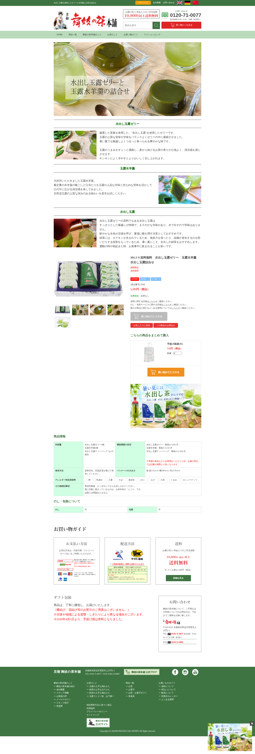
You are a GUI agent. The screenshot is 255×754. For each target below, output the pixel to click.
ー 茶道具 (130, 696)
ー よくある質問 (166, 699)
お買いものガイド (167, 683)
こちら (152, 301)
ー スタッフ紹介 (61, 703)
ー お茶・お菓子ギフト (136, 693)
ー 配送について (166, 693)
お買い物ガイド (131, 34)
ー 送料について (166, 686)
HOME (60, 34)
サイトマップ (93, 715)
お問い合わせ (168, 2)
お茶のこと (112, 34)
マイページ (143, 2)
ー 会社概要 (59, 689)
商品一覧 (73, 34)
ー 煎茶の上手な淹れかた (98, 693)
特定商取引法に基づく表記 (99, 705)
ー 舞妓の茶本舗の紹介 (64, 686)
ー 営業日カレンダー (168, 696)
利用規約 (91, 708)
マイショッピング (152, 34)
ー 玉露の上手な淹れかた (98, 686)
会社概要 (157, 2)
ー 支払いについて (167, 689)
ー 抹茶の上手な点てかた (98, 689)
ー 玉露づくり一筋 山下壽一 (100, 696)
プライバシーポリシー (97, 711)
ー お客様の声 (60, 696)
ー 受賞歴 (58, 706)
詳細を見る (178, 578)
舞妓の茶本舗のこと (92, 34)
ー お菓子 (130, 689)
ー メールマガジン (62, 699)
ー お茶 (129, 686)
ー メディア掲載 (61, 693)
